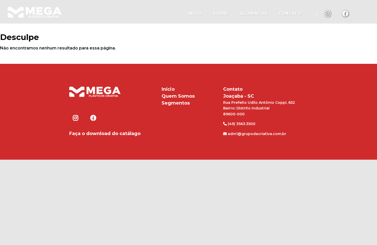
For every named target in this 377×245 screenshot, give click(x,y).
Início (195, 13)
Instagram (328, 13)
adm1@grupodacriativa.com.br (256, 133)
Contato (290, 13)
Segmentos (253, 13)
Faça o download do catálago (105, 133)
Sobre (220, 13)
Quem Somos (178, 96)
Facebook (345, 13)
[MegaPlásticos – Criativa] (35, 11)
